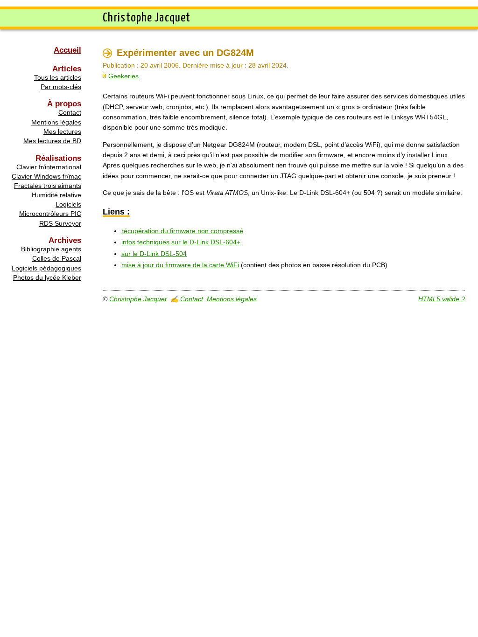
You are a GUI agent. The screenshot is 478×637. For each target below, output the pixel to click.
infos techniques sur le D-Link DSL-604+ (180, 242)
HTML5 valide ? (441, 299)
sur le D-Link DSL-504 (154, 253)
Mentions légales (56, 122)
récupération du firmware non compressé (182, 231)
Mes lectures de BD (52, 141)
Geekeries (123, 76)
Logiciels (68, 204)
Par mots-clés (61, 86)
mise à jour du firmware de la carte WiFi (180, 265)
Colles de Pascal (56, 258)
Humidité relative (56, 195)
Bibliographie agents (51, 249)
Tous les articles (57, 77)
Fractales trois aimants (47, 185)
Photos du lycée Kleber (47, 277)
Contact (69, 112)
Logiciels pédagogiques (46, 268)
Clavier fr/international (48, 167)
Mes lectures (62, 131)
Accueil (67, 50)
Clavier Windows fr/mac (46, 176)
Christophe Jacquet (138, 299)
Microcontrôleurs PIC (50, 213)
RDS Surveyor (60, 223)
